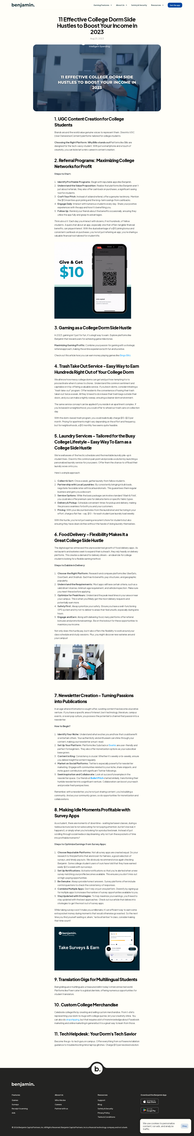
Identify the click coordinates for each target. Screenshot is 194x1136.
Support (101, 1100)
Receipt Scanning (20, 1108)
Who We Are (60, 1100)
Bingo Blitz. (125, 355)
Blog (100, 1104)
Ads (13, 1112)
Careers (58, 1104)
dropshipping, (73, 1019)
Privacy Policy (104, 1112)
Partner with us (61, 1108)
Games (15, 1100)
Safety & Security (139, 5)
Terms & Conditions (106, 1116)
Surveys (15, 1104)
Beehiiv (112, 745)
